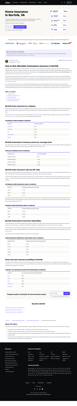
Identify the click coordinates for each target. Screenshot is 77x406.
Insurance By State (33, 365)
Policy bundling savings (13, 100)
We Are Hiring (41, 382)
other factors (67, 87)
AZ (39, 368)
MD (69, 368)
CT (46, 368)
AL (35, 368)
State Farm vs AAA (66, 356)
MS (34, 370)
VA (32, 371)
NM (48, 370)
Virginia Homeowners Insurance (33, 320)
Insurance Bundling (9, 367)
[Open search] (64, 2)
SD (65, 370)
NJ (46, 370)
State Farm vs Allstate (44, 356)
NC (51, 370)
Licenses (41, 394)
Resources (8, 349)
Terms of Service (29, 394)
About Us (27, 382)
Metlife (63, 352)
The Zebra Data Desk (9, 371)
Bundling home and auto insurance (12, 263)
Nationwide (9, 110)
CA (42, 368)
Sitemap (7, 369)
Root (40, 352)
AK (37, 368)
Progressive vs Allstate (65, 359)
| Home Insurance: (45, 371)
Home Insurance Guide (10, 358)
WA (34, 371)
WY (39, 371)
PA (60, 370)
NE (40, 370)
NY (49, 370)
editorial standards (15, 55)
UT (28, 371)
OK (57, 370)
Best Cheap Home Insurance (11, 363)
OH (55, 370)
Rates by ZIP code (12, 97)
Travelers (53, 354)
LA (65, 368)
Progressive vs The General (43, 359)
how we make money (30, 55)
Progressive (30, 354)
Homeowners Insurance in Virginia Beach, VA (14, 307)
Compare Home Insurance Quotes (18, 320)
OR (59, 370)
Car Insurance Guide (9, 356)
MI (30, 370)
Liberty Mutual (11, 134)
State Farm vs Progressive (31, 359)
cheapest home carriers (37, 114)
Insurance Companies (34, 349)
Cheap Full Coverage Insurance (11, 354)
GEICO (9, 278)
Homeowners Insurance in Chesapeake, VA (14, 312)
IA (60, 368)
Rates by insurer (11, 94)
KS (62, 368)
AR (41, 368)
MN (32, 370)
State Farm (10, 129)
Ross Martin (67, 60)
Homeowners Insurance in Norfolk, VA (49, 320)
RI (62, 370)
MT (38, 370)
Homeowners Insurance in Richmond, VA (13, 310)
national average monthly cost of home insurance (20, 73)
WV (36, 371)
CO (44, 368)
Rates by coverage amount (13, 95)
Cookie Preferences (47, 394)
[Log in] (61, 2)
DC (48, 368)
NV (42, 370)
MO (36, 370)
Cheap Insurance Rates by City (11, 365)
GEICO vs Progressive (55, 356)
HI (55, 368)
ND (53, 370)
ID (56, 368)
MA (28, 370)
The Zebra (7, 320)
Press (34, 382)
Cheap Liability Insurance (10, 352)
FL (51, 368)
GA (53, 368)
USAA (9, 281)
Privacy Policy (36, 394)
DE (50, 368)
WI (37, 371)
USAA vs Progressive (55, 358)
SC (63, 370)
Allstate (9, 137)
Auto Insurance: (31, 368)
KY (64, 368)
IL (28, 373)
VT (30, 371)
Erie (8, 132)
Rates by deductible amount (14, 99)
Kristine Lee (13, 60)
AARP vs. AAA (31, 356)
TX (69, 370)
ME (67, 368)
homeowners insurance (34, 68)
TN (67, 370)
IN (59, 368)
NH (44, 370)
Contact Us (49, 382)
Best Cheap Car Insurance (10, 360)
